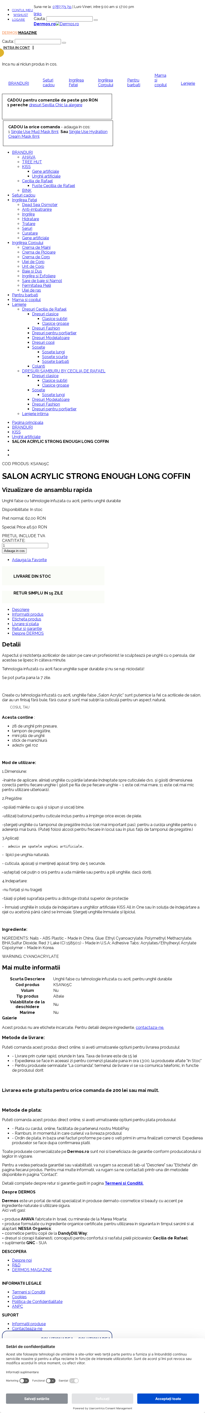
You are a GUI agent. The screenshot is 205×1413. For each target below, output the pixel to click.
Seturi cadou (48, 82)
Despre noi (22, 1260)
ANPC (17, 1306)
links (38, 14)
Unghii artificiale (26, 436)
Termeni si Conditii (28, 1292)
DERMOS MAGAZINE (32, 1269)
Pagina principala (27, 422)
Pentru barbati (133, 82)
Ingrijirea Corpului (105, 82)
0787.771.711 (62, 7)
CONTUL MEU (22, 10)
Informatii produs (28, 614)
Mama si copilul (160, 80)
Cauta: (40, 18)
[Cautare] (96, 20)
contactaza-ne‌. (150, 1027)
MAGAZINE (27, 33)
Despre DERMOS (28, 633)
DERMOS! (10, 33)
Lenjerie (188, 83)
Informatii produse (29, 1323)
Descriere (20, 609)
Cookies (19, 1296)
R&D (16, 1265)
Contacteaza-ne (27, 1328)
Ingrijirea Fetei (76, 82)
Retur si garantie (27, 628)
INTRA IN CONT (16, 48)
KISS (16, 432)
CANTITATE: (13, 540)
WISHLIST (20, 15)
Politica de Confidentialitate (37, 1301)
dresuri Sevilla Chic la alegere (55, 105)
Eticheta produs (26, 619)
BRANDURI (18, 83)
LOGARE (18, 20)
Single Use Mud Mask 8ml (34, 131)
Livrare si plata (25, 623)
